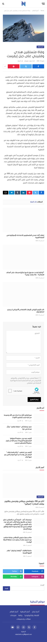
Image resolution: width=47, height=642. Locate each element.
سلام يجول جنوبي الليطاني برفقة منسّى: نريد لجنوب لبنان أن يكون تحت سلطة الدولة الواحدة (17, 540)
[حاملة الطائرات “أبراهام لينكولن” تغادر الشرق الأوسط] (39, 553)
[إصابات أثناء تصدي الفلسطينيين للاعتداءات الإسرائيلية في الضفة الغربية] (23, 220)
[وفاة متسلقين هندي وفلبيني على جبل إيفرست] (23, 28)
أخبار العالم (35, 10)
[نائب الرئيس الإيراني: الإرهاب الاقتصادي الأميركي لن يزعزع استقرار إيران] (23, 294)
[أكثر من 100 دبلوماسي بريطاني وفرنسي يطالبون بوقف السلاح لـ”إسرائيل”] (23, 485)
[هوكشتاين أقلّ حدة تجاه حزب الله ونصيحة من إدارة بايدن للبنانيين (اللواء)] (39, 418)
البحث (42, 585)
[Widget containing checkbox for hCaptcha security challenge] (24, 390)
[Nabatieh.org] (23, 3)
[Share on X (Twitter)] (26, 66)
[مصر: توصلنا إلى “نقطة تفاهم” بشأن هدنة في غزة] (39, 429)
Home (42, 10)
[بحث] (3, 3)
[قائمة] (43, 3)
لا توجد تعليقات (28, 61)
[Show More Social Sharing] (5, 66)
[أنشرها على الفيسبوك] (38, 66)
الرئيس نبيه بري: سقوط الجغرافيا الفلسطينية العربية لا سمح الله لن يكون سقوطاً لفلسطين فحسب (19, 441)
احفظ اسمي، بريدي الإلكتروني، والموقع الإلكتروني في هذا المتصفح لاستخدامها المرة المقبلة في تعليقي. (25, 380)
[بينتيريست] (14, 66)
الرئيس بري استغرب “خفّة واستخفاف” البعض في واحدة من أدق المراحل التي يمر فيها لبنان (18, 454)
